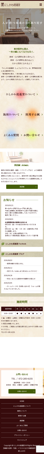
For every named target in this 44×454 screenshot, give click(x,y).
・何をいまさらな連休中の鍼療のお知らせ (19, 279)
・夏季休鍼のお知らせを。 (14, 263)
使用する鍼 (22, 416)
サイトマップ (22, 440)
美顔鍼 (22, 187)
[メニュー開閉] (41, 5)
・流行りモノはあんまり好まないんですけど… (21, 271)
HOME (22, 401)
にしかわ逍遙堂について (22, 406)
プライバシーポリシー (22, 435)
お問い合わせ (22, 391)
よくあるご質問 (22, 425)
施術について (22, 411)
